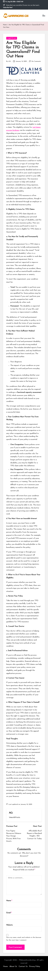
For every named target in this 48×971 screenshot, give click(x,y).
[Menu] (43, 15)
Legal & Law (11, 38)
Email (9, 913)
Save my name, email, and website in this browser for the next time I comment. (23, 939)
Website (9, 925)
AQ (11, 813)
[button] (14, 817)
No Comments (36, 61)
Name (9, 900)
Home (5, 25)
